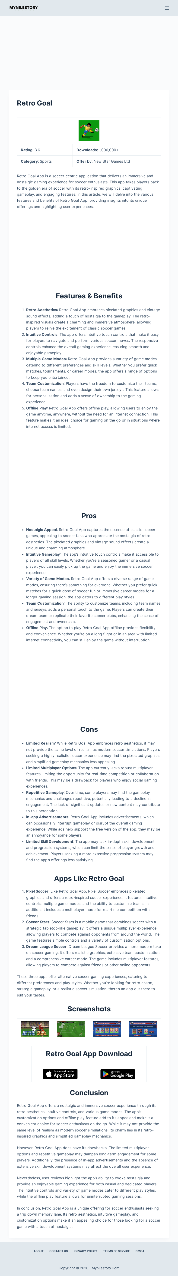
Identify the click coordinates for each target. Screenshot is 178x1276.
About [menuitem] (39, 1251)
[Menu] (167, 8)
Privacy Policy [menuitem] (85, 1251)
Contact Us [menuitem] (58, 1251)
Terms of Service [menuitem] (116, 1251)
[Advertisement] (89, 50)
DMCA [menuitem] (140, 1251)
